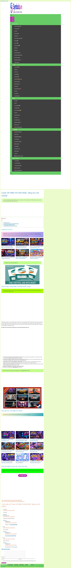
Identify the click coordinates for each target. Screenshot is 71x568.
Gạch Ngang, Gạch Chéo (18, 38)
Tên (2, 558)
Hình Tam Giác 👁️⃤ (17, 57)
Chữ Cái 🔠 (16, 40)
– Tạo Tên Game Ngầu (17, 165)
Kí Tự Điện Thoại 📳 (17, 119)
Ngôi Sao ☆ (16, 35)
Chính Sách (22, 564)
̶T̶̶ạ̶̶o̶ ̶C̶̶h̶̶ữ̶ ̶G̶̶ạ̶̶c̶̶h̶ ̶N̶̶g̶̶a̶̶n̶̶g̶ (17, 136)
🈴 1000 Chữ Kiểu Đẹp (18, 131)
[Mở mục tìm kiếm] (11, 15)
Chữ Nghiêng (16, 146)
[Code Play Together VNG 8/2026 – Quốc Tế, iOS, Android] (36, 253)
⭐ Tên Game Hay (17, 167)
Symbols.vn (11, 564)
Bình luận (5, 514)
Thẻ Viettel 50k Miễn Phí (13, 262)
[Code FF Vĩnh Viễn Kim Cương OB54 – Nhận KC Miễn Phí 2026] (8, 242)
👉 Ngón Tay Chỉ (17, 83)
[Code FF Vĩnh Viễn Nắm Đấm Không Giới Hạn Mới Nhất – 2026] (36, 242)
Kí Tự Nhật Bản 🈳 (17, 105)
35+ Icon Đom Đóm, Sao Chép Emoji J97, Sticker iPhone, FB (13, 501)
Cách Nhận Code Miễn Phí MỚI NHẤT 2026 (11, 223)
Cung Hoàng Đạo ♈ (17, 88)
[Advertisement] (35, 182)
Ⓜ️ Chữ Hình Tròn (17, 148)
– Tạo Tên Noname (17, 163)
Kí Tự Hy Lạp (16, 117)
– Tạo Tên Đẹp (16, 160)
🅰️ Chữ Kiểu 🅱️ (15, 129)
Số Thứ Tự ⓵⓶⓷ (17, 45)
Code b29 (15, 546)
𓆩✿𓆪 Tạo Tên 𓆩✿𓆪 (15, 158)
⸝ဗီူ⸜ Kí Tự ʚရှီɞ (15, 23)
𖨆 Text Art (15, 153)
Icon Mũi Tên (16, 93)
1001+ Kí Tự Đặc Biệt (17, 26)
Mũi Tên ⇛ (16, 47)
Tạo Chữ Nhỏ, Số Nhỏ (17, 141)
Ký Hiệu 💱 (14, 98)
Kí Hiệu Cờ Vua (16, 124)
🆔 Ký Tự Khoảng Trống (18, 170)
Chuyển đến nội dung (4, 0)
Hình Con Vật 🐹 (16, 81)
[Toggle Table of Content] (2, 220)
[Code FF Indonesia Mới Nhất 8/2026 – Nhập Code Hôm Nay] (8, 253)
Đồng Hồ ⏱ (16, 86)
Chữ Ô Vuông (16, 151)
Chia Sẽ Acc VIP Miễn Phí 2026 (9, 224)
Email (19, 558)
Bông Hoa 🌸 (16, 33)
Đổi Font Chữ (16, 134)
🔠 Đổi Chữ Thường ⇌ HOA (18, 155)
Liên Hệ (32, 564)
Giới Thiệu (16, 564)
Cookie (26, 564)
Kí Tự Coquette (16, 28)
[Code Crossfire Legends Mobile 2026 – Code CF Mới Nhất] (22, 253)
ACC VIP (22, 370)
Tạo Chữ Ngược (16, 139)
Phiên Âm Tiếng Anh (17, 122)
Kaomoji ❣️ (16, 69)
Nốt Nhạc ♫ (16, 50)
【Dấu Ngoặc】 (16, 62)
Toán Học (15, 112)
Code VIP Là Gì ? (7, 222)
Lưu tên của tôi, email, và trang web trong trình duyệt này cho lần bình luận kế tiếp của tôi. (19, 560)
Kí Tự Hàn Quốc (16, 107)
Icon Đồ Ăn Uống (17, 95)
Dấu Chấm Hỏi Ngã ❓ (17, 59)
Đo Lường (15, 100)
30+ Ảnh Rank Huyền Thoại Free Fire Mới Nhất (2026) (12, 500)
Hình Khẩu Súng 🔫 (17, 52)
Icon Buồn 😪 (16, 74)
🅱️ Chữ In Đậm (16, 143)
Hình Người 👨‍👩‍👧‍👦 (16, 76)
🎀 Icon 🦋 (14, 64)
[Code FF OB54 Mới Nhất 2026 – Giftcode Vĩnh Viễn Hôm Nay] (22, 242)
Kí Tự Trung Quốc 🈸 (17, 110)
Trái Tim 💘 (16, 71)
